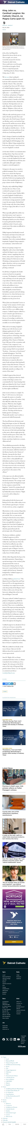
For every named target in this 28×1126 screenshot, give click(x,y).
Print (5, 691)
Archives (18, 1005)
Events (4, 994)
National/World (6, 976)
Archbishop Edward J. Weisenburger (6, 1003)
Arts (3, 985)
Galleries (18, 978)
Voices (4, 29)
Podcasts (18, 976)
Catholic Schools (6, 983)
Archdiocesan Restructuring (13, 1064)
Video (17, 975)
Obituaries (5, 990)
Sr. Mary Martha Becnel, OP (6, 1010)
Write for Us (5, 1029)
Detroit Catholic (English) (9, 1122)
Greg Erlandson (10, 1094)
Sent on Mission (10, 1079)
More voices (9, 1098)
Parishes (18, 1012)
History (8, 1083)
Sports (4, 981)
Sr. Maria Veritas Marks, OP (6, 1007)
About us (18, 1001)
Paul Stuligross (6, 1016)
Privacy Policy (16, 931)
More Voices (5, 1018)
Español (4, 992)
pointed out (16, 579)
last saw (6, 77)
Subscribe (5, 1025)
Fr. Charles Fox (9, 1092)
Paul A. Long (5, 1012)
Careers (18, 1013)
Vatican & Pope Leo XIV (6, 979)
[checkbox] (14, 937)
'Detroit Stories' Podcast (12, 1076)
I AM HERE (9, 1081)
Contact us (19, 1003)
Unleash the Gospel (11, 1113)
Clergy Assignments (5, 988)
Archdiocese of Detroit (20, 1007)
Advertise (4, 1027)
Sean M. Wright (7, 25)
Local (3, 975)
